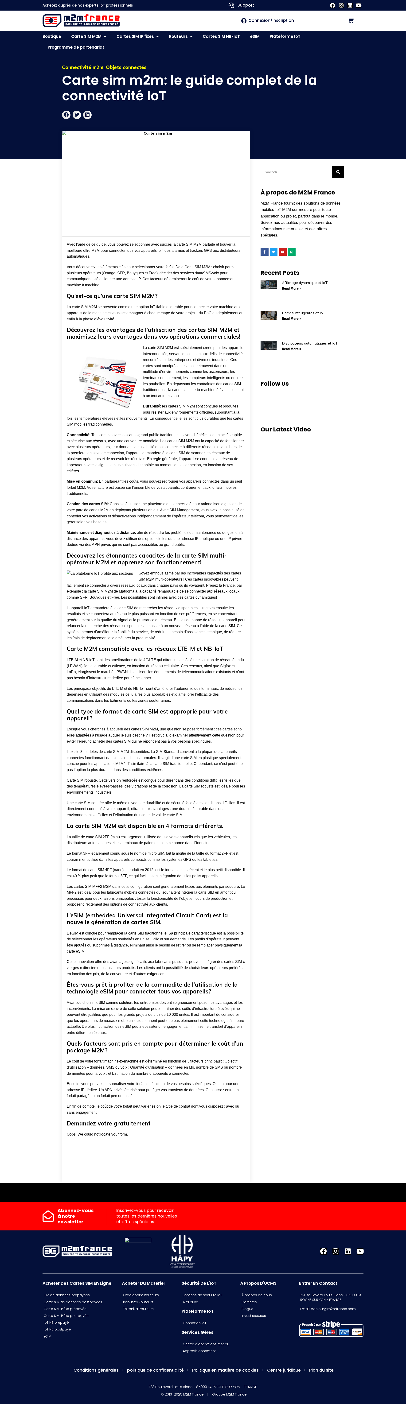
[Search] (338, 172)
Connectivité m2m (82, 67)
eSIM (255, 36)
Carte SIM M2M (86, 36)
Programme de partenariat (76, 47)
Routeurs (178, 36)
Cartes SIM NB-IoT (221, 36)
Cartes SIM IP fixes (135, 36)
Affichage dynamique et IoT (305, 282)
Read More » (291, 288)
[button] (66, 115)
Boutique (52, 36)
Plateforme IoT (285, 36)
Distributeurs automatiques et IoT (310, 343)
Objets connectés (126, 67)
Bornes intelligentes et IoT (303, 313)
